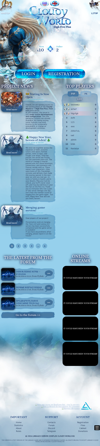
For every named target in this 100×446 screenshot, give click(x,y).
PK (86, 93)
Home (18, 422)
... (38, 246)
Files (83, 425)
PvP (73, 93)
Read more (11, 109)
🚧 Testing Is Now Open (37, 95)
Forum (52, 425)
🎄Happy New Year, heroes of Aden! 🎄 (38, 138)
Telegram (51, 431)
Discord (51, 428)
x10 (79, 98)
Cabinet (82, 428)
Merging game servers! (35, 209)
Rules (18, 431)
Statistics (18, 425)
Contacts (51, 422)
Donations (83, 431)
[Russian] (44, 4)
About (18, 428)
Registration (83, 422)
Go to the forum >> (28, 315)
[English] (54, 4)
